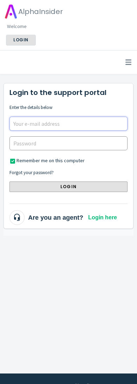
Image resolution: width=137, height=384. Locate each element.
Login (68, 187)
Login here (102, 217)
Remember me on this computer (51, 160)
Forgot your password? (31, 173)
